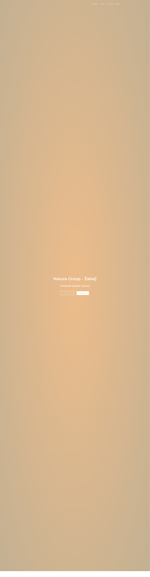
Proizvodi (110, 4)
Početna (94, 4)
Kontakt (118, 4)
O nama (102, 4)
